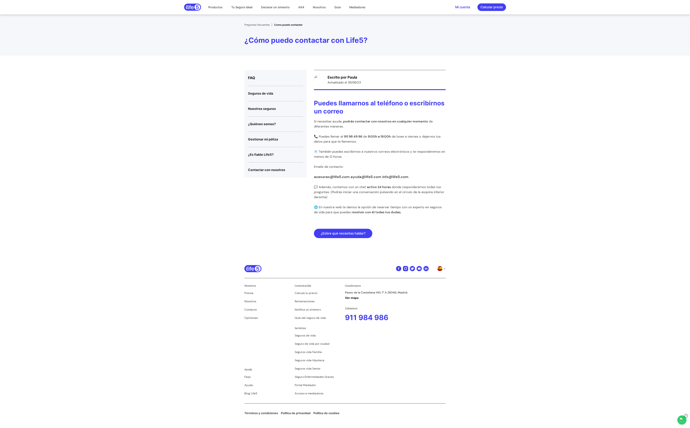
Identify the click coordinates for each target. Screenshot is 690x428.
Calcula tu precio (306, 293)
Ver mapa (351, 298)
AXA (301, 7)
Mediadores (357, 7)
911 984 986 (366, 317)
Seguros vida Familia (308, 352)
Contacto (250, 309)
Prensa (248, 293)
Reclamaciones (305, 301)
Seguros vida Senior (308, 368)
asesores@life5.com (332, 176)
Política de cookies (326, 413)
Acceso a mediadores (309, 393)
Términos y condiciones (261, 413)
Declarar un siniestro (275, 7)
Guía (337, 7)
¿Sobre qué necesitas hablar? (343, 233)
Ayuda (248, 385)
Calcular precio (491, 7)
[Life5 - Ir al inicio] (192, 7)
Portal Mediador (305, 385)
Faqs (247, 377)
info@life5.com (395, 176)
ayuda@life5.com (366, 176)
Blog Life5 (250, 393)
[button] (215, 7)
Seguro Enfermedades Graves (314, 377)
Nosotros (319, 7)
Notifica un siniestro (308, 309)
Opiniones (251, 318)
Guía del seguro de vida (310, 318)
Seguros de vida (305, 335)
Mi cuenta (462, 7)
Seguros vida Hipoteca (309, 360)
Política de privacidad (295, 413)
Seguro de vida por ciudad (312, 344)
